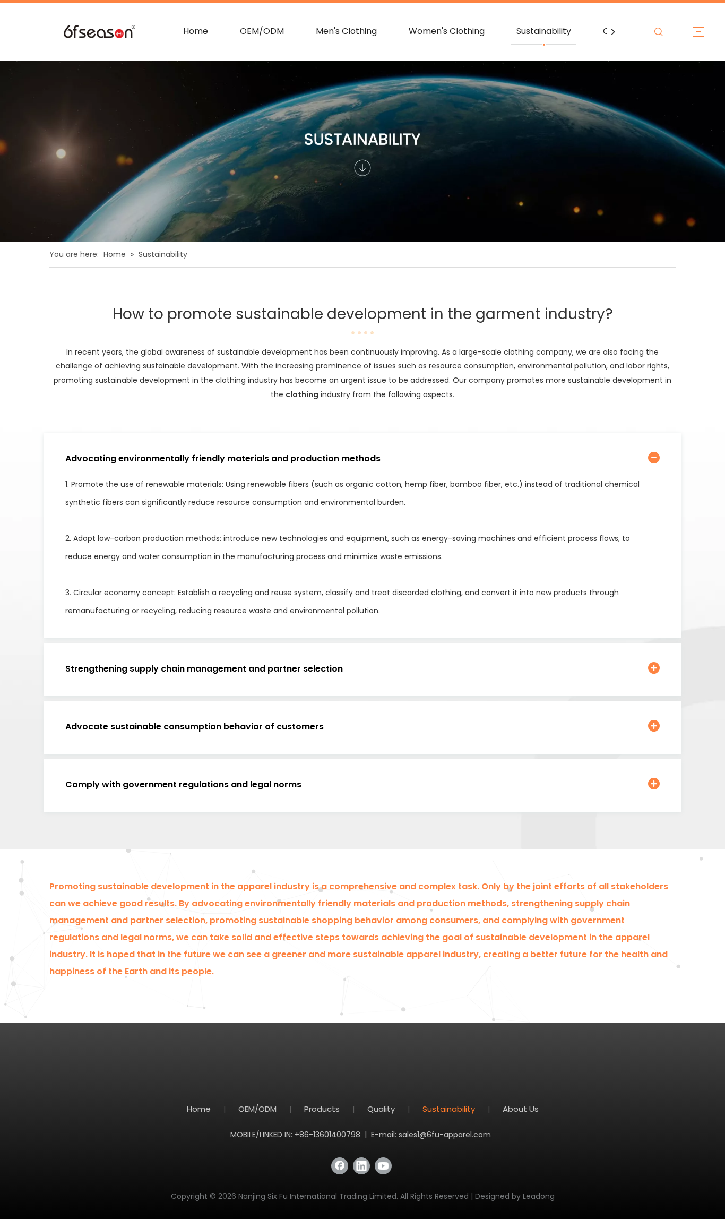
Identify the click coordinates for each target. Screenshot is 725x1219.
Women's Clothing (447, 31)
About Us (521, 1108)
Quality (381, 1108)
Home (195, 31)
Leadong (539, 1196)
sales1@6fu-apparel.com (445, 1134)
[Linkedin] (361, 1165)
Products (322, 1108)
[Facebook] (339, 1165)
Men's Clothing (346, 31)
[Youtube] (383, 1165)
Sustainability (543, 31)
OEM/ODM (262, 31)
